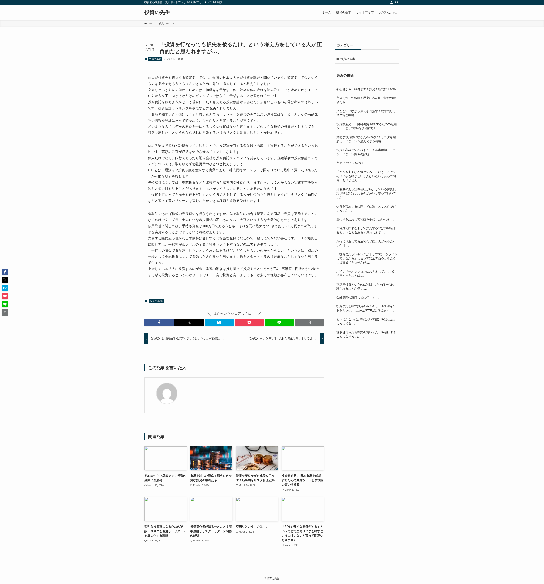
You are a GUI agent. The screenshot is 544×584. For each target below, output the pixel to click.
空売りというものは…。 (352, 163)
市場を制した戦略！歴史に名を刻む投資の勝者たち (366, 100)
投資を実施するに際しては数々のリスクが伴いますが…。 (366, 208)
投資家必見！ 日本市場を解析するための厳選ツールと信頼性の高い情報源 (366, 126)
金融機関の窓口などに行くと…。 (358, 297)
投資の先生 (157, 12)
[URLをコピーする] (309, 322)
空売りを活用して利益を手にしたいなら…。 (366, 219)
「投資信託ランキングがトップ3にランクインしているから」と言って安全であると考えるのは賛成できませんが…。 (367, 258)
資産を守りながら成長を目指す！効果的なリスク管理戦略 (366, 113)
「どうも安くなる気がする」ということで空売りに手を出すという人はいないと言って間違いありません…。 (366, 176)
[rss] (391, 2)
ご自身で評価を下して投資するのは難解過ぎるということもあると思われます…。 (366, 230)
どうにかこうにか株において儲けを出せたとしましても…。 (366, 321)
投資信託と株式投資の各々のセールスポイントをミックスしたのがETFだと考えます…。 (366, 308)
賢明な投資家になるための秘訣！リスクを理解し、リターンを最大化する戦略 (366, 139)
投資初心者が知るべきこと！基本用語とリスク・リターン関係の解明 (366, 152)
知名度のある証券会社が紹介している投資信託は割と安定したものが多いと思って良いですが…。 (366, 193)
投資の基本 (155, 59)
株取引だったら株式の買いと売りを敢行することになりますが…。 (366, 334)
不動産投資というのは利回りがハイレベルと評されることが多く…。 (366, 286)
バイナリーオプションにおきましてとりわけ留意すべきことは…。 (366, 273)
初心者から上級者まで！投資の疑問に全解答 (366, 89)
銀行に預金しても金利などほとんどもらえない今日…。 (366, 243)
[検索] (397, 2)
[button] (159, 322)
